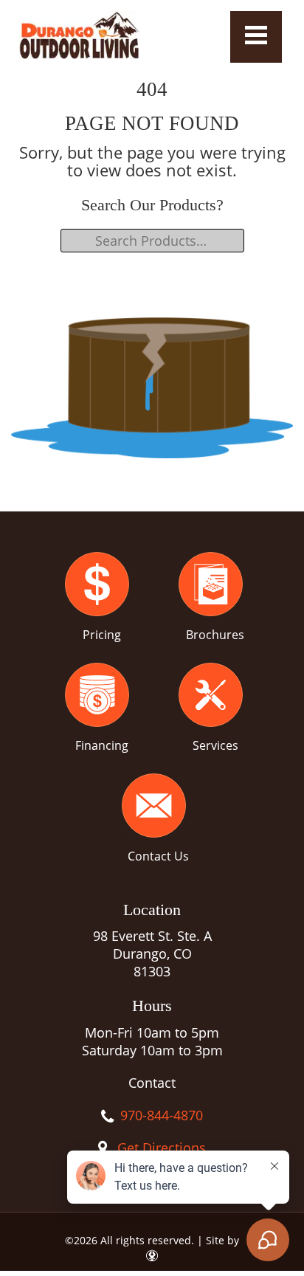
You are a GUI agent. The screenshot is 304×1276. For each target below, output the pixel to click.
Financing (101, 745)
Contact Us (158, 856)
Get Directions (161, 1147)
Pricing (102, 635)
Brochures (215, 635)
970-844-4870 (161, 1115)
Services (215, 745)
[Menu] (256, 37)
